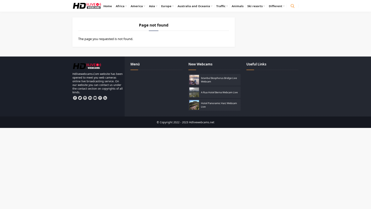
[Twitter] (80, 98)
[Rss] (105, 98)
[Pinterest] (100, 98)
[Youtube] (95, 98)
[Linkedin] (90, 98)
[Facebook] (75, 98)
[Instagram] (85, 98)
